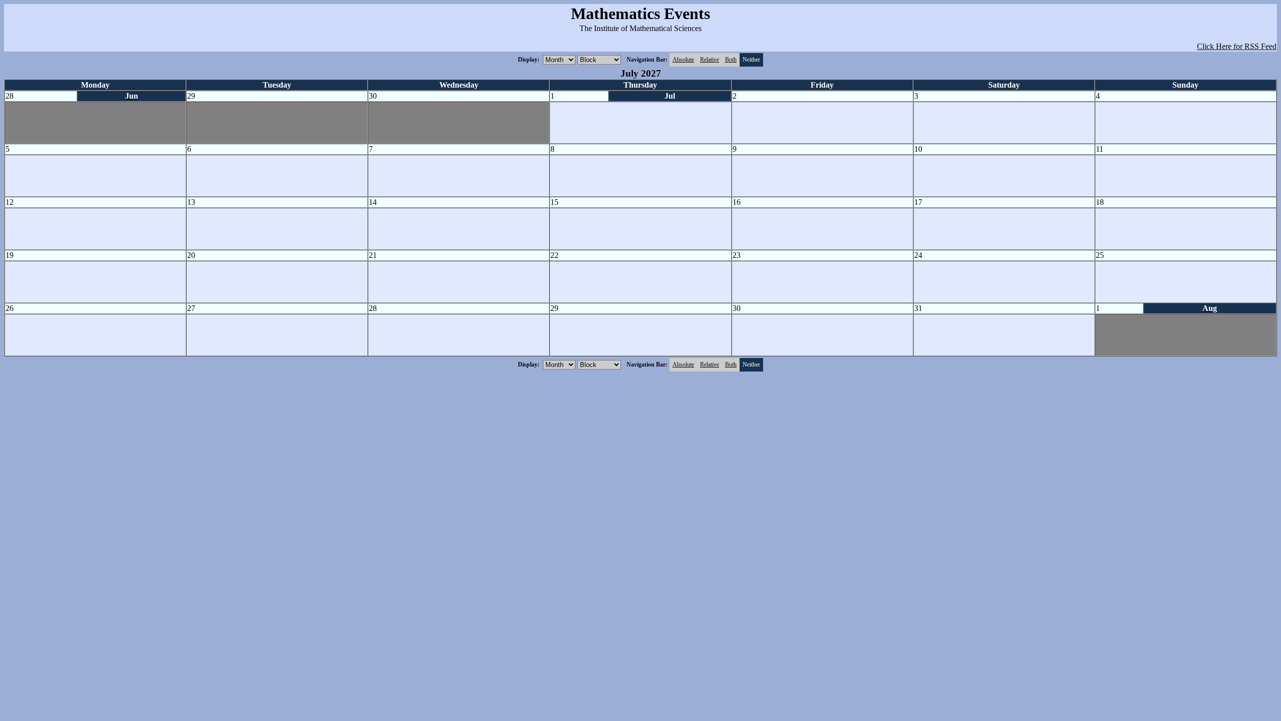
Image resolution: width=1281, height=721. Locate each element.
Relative (709, 59)
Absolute (683, 59)
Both (731, 59)
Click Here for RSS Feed (1236, 46)
